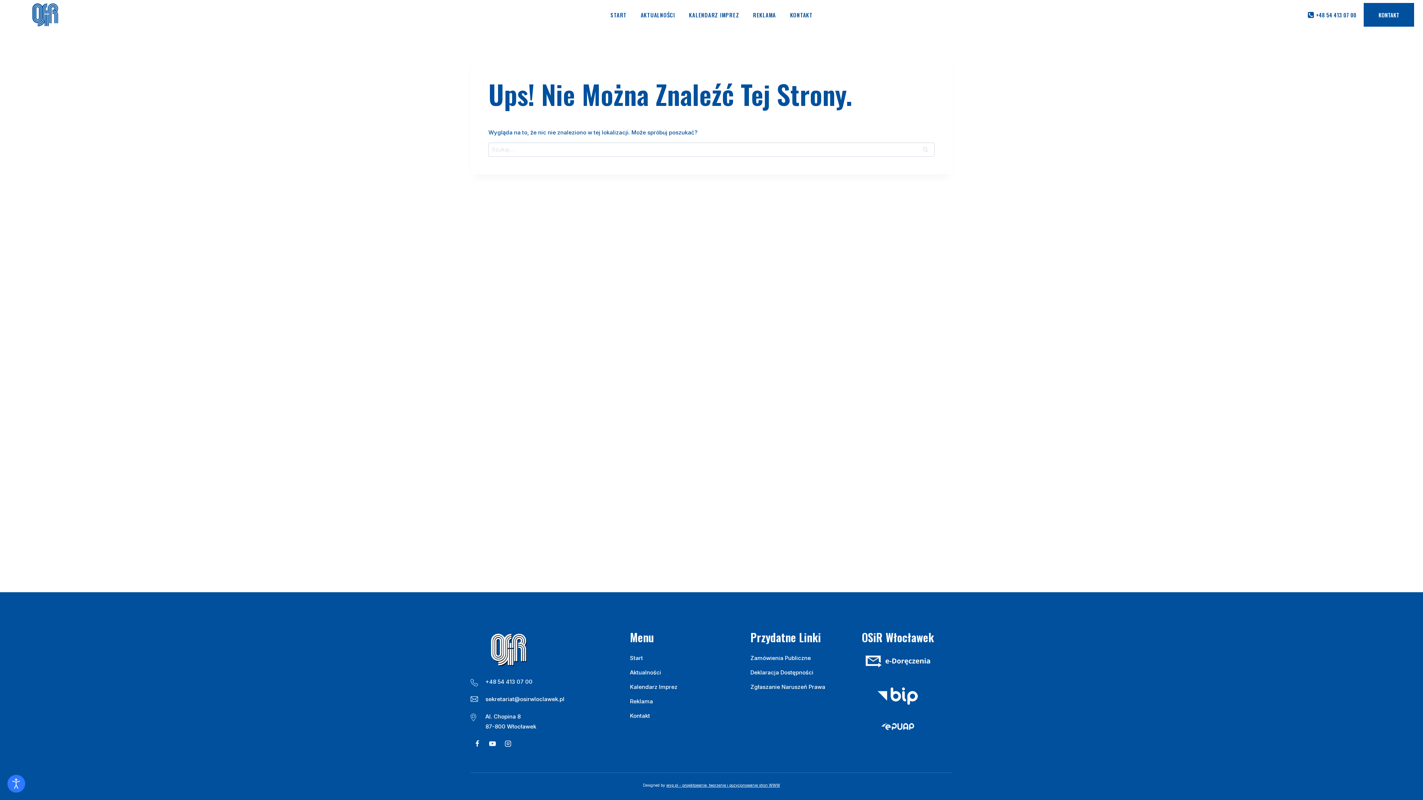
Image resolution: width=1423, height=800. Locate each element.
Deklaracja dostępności (781, 672)
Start (618, 15)
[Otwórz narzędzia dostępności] (16, 784)
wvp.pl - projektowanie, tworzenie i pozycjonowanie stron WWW (723, 785)
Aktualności (658, 15)
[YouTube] (492, 743)
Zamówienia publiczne (780, 657)
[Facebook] (477, 743)
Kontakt (801, 15)
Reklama (764, 15)
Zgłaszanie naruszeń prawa (787, 686)
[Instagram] (508, 743)
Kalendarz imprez (714, 15)
